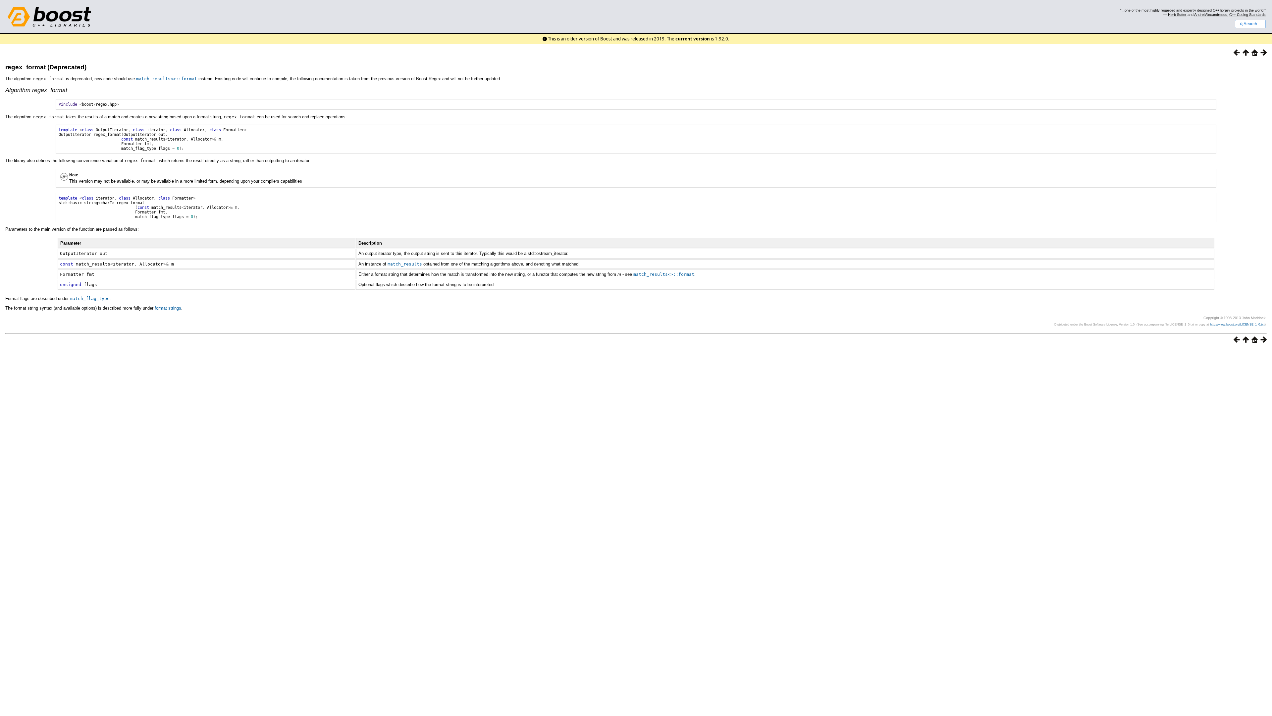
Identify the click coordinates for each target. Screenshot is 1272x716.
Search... (1252, 24)
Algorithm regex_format (36, 90)
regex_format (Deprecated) (45, 67)
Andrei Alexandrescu (1210, 15)
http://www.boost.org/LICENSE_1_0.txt (1237, 324)
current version (692, 39)
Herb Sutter (1177, 15)
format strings (168, 308)
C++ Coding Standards (1247, 15)
